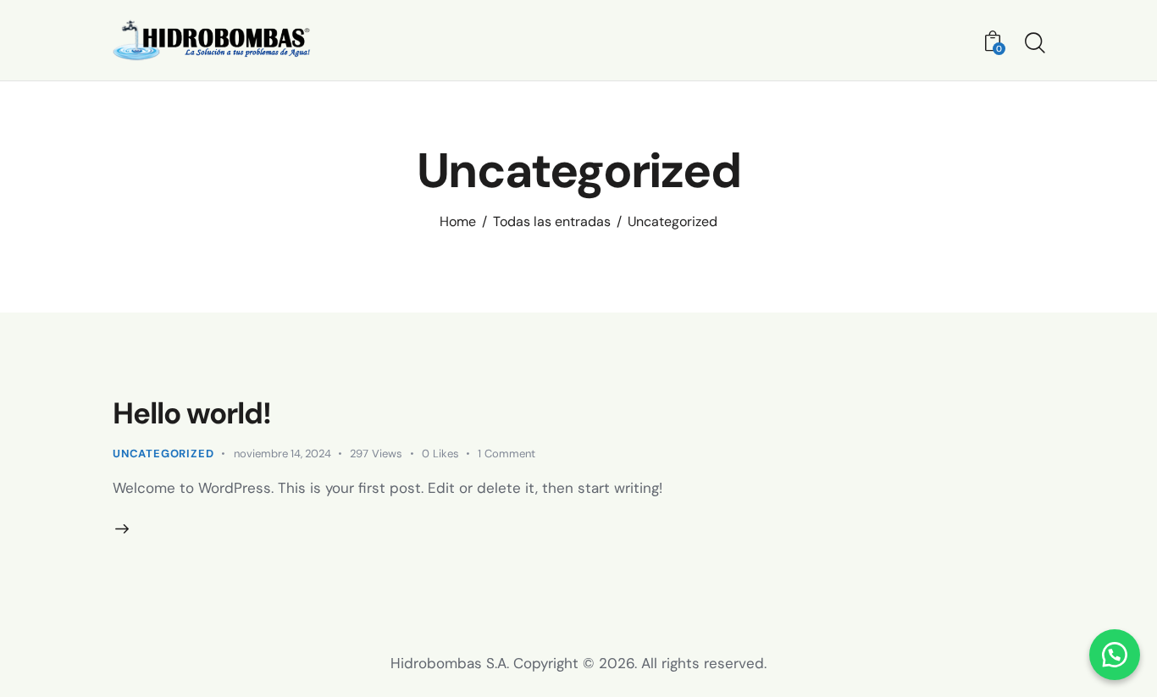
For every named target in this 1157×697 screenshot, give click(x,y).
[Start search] (1033, 43)
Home (458, 221)
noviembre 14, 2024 (282, 453)
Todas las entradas (552, 221)
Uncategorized (163, 453)
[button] (1114, 654)
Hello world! (192, 413)
